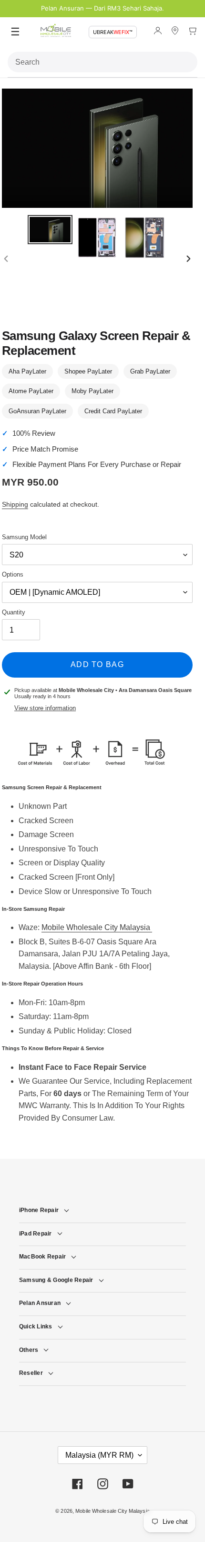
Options (12, 574)
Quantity (13, 612)
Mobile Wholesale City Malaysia (96, 927)
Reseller (31, 1373)
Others (28, 1350)
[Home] (56, 32)
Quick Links (35, 1326)
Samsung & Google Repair (56, 1280)
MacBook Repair (42, 1256)
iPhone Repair (39, 1210)
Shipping (15, 504)
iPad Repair (35, 1233)
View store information (45, 708)
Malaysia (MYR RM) (99, 1455)
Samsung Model (24, 537)
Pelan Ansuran (40, 1303)
